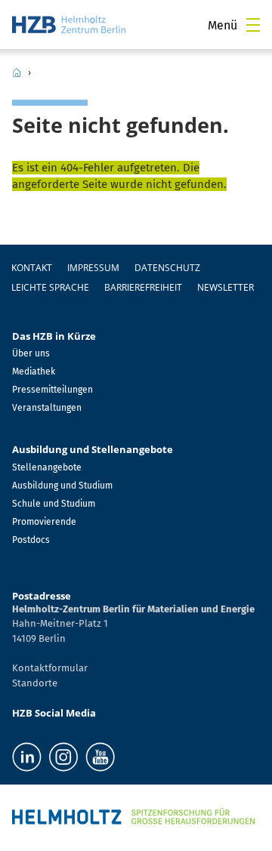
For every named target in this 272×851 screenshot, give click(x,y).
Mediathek (33, 371)
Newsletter (225, 287)
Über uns (31, 353)
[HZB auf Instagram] (63, 757)
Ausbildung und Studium (62, 485)
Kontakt (31, 267)
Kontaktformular (50, 668)
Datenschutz (167, 267)
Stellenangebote (47, 467)
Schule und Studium (53, 503)
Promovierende (44, 521)
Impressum (93, 267)
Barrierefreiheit (143, 287)
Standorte (34, 683)
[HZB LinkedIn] (27, 757)
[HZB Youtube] (100, 757)
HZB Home (16, 72)
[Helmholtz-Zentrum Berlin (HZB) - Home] (68, 24)
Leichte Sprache (50, 287)
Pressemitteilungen (52, 389)
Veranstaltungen (47, 407)
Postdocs (31, 540)
